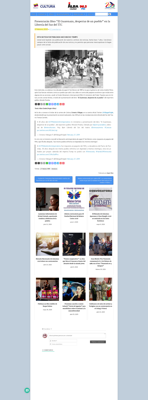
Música (51, 14)
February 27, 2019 (73, 135)
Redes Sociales (78, 14)
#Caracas (108, 127)
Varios (90, 14)
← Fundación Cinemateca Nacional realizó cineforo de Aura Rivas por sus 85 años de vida (53, 179)
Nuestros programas (63, 14)
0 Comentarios (55, 29)
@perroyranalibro (99, 125)
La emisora (41, 14)
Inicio (33, 14)
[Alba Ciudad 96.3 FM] (74, 6)
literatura (54, 169)
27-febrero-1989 (45, 169)
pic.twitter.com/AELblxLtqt (47, 130)
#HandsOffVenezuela (103, 152)
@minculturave (49, 127)
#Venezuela (90, 152)
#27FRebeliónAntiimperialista (59, 122)
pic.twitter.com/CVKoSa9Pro (47, 154)
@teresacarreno (97, 127)
